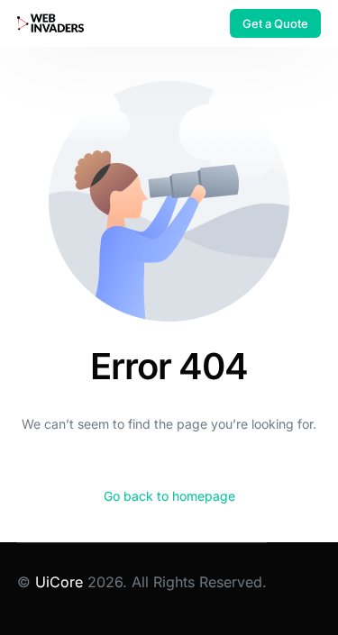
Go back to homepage (169, 495)
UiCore (59, 582)
